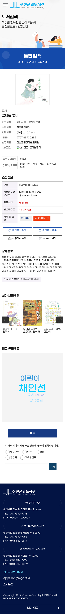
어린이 (30, 378)
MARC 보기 (49, 238)
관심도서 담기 (19, 230)
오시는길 (8, 584)
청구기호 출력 (19, 238)
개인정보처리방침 (13, 572)
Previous (5, 320)
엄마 (22, 164)
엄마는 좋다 (40, 395)
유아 (22, 167)
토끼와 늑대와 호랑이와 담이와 (31, 330)
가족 (34, 164)
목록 (32, 433)
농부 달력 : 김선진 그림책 (53, 330)
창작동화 (51, 164)
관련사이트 (32, 608)
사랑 (42, 164)
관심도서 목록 (49, 230)
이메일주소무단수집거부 (16, 578)
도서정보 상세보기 (21, 279)
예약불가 (25, 218)
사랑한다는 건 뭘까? (10, 330)
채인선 (32, 387)
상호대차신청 (42, 218)
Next (59, 320)
